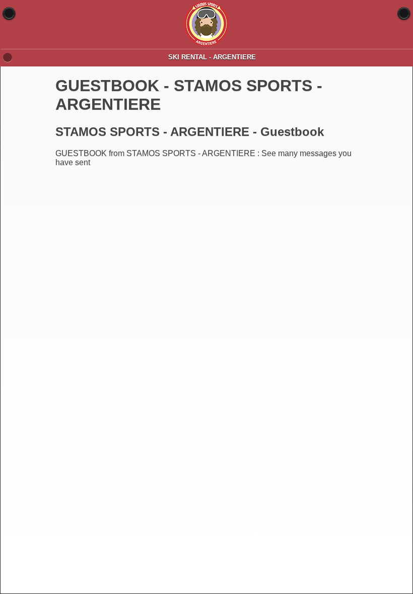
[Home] (403, 13)
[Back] (9, 13)
